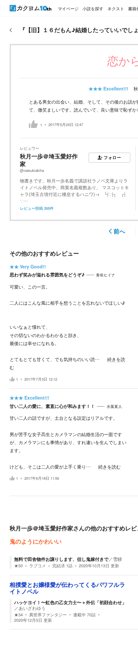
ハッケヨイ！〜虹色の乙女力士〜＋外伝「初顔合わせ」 (70, 602)
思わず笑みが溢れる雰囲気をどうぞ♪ (47, 274)
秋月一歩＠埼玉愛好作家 (49, 160)
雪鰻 (117, 559)
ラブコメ (37, 566)
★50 (18, 565)
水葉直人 (114, 406)
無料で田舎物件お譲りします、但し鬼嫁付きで (61, 559)
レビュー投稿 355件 (37, 208)
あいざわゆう (32, 608)
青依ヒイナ (105, 274)
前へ (119, 231)
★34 (18, 614)
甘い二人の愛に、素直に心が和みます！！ (52, 406)
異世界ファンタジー (48, 615)
